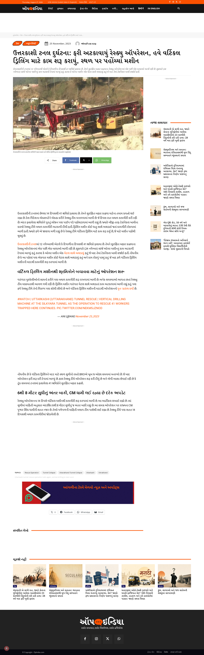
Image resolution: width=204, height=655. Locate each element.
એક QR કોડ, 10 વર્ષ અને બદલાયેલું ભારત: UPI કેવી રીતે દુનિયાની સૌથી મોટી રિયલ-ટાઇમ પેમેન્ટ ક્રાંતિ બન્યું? (177, 227)
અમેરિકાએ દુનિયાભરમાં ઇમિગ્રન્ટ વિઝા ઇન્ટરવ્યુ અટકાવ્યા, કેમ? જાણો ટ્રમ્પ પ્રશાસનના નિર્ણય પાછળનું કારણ (175, 171)
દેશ (21, 35)
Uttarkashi (90, 472)
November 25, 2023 (87, 316)
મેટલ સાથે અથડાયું (74, 253)
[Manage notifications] (6, 648)
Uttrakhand (103, 472)
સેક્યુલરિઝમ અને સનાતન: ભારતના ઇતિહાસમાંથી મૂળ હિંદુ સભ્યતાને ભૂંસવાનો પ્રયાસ (177, 152)
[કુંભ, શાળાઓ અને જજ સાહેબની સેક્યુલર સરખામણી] (155, 210)
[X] (176, 2)
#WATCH (23, 299)
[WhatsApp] (180, 2)
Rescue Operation (32, 472)
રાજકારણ (53, 586)
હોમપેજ (15, 35)
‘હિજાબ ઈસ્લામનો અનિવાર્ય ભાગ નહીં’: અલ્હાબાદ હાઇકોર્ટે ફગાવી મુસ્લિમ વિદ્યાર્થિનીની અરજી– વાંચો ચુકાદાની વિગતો (176, 245)
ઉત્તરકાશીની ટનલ (26, 244)
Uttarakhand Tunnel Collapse (70, 472)
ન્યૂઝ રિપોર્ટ (31, 43)
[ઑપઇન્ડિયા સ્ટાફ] (78, 43)
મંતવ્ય (161, 586)
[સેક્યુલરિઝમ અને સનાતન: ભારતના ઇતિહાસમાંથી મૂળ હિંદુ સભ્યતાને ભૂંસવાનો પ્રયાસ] (155, 153)
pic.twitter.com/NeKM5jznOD (79, 308)
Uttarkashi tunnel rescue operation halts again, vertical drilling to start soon (44, 477)
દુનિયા (88, 586)
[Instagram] (173, 2)
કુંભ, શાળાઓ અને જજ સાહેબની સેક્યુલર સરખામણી (176, 208)
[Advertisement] (78, 348)
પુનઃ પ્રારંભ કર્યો (126, 288)
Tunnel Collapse (49, 472)
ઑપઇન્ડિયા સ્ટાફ (88, 43)
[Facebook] (170, 2)
